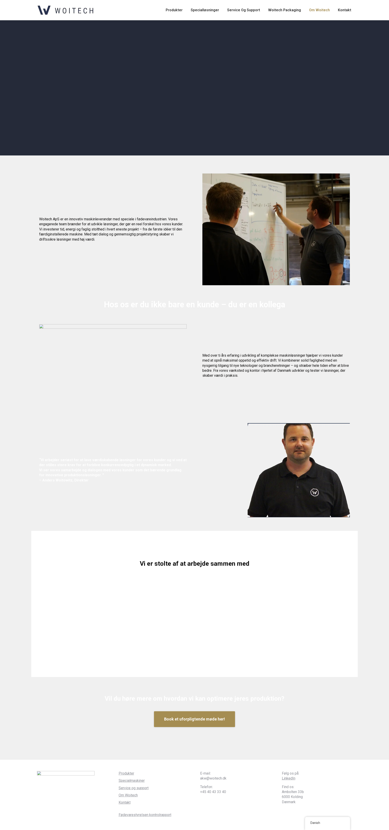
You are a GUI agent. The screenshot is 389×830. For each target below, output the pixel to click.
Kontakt (125, 802)
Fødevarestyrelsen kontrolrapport (145, 815)
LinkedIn (288, 778)
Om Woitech (128, 795)
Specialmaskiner (132, 780)
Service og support (134, 788)
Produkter (126, 773)
